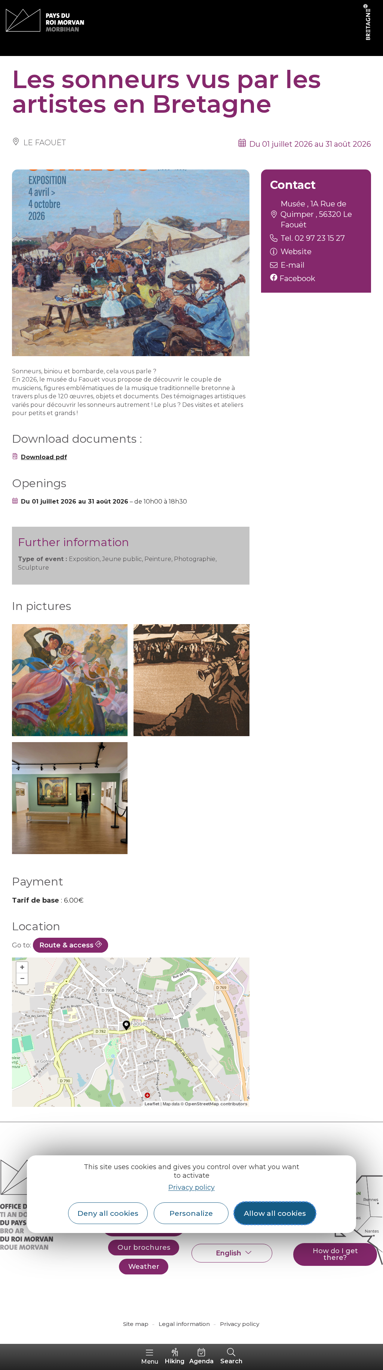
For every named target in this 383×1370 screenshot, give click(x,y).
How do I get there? (335, 1254)
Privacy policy (191, 1187)
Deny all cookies (107, 1213)
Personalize (191, 1213)
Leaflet (152, 1103)
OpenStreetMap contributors (216, 1103)
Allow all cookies (275, 1213)
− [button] (22, 979)
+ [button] (22, 967)
